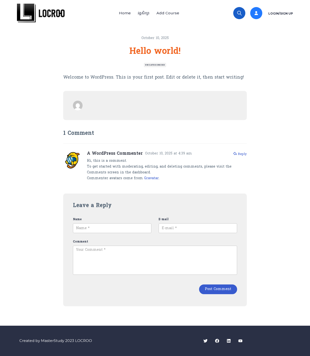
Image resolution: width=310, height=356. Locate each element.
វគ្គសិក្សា (143, 13)
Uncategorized (155, 65)
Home (125, 13)
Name (77, 219)
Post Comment (218, 289)
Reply (242, 154)
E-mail (164, 219)
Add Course (167, 13)
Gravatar (151, 178)
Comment (80, 242)
